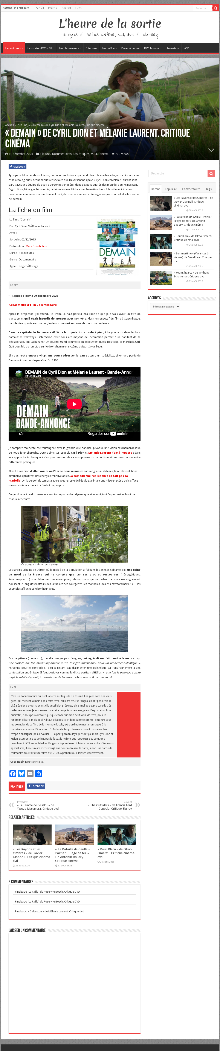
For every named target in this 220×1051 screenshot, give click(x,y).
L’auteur (52, 8)
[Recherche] (215, 8)
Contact (66, 8)
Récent (155, 189)
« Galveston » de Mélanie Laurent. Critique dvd (56, 911)
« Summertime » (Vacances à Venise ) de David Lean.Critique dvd (193, 257)
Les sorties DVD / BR (40, 48)
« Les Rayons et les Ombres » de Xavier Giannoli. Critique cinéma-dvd (32, 855)
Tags (209, 189)
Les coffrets (109, 48)
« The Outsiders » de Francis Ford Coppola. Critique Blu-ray (110, 805)
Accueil (40, 8)
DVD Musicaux (153, 48)
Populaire (171, 189)
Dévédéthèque (130, 48)
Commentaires (191, 189)
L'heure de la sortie (110, 23)
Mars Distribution (36, 246)
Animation (173, 48)
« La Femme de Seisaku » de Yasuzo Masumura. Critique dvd (38, 805)
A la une (22, 125)
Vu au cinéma (99, 154)
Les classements (69, 48)
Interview (91, 48)
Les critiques (13, 48)
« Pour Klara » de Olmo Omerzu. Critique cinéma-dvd (117, 853)
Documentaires (62, 154)
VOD (186, 48)
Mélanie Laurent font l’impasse (110, 452)
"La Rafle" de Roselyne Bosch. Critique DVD (54, 891)
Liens (78, 8)
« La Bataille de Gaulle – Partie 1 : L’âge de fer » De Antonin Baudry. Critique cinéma (72, 855)
